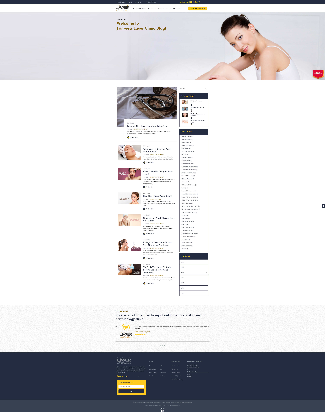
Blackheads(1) (186, 148)
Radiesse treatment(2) (189, 212)
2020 (182, 262)
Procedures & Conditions (139, 9)
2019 (182, 267)
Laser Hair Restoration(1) (190, 194)
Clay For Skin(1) (187, 161)
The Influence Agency (173, 405)
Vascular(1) (185, 249)
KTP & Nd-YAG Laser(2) (189, 185)
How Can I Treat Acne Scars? (157, 195)
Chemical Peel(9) (187, 157)
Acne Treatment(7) (188, 145)
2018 (182, 272)
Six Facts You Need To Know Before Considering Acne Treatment (157, 270)
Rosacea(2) (185, 215)
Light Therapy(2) (187, 203)
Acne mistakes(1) (187, 139)
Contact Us (138, 2)
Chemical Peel (151, 9)
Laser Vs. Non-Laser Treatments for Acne (147, 125)
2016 (182, 283)
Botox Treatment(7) (188, 151)
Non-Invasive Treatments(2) (191, 206)
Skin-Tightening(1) (188, 230)
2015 (182, 288)
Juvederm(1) (186, 182)
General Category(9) (188, 176)
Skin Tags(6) (186, 224)
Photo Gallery (121, 2)
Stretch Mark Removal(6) (190, 234)
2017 (182, 278)
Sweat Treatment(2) (188, 237)
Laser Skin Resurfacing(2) (190, 197)
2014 (182, 293)
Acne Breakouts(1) (188, 136)
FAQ (161, 366)
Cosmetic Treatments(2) (190, 170)
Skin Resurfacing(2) (188, 221)
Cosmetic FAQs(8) (188, 164)
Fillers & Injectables (162, 9)
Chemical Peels (176, 372)
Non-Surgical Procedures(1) (191, 209)
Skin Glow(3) (186, 218)
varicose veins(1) (187, 246)
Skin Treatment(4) (188, 227)
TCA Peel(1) (186, 240)
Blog (130, 2)
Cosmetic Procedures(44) (190, 167)
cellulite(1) (185, 154)
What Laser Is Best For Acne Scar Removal (157, 150)
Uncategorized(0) (187, 243)
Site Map (162, 376)
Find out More (134, 137)
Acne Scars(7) (186, 142)
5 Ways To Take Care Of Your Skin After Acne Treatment (157, 244)
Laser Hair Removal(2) (189, 191)
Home (151, 366)
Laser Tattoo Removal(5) (190, 200)
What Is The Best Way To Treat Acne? (158, 172)
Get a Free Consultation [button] (198, 8)
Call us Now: (190, 2)
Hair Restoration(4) (188, 179)
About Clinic (152, 369)
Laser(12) (185, 188)
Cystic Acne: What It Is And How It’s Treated (158, 219)
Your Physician (152, 2)
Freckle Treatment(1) (189, 173)
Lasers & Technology (175, 9)
